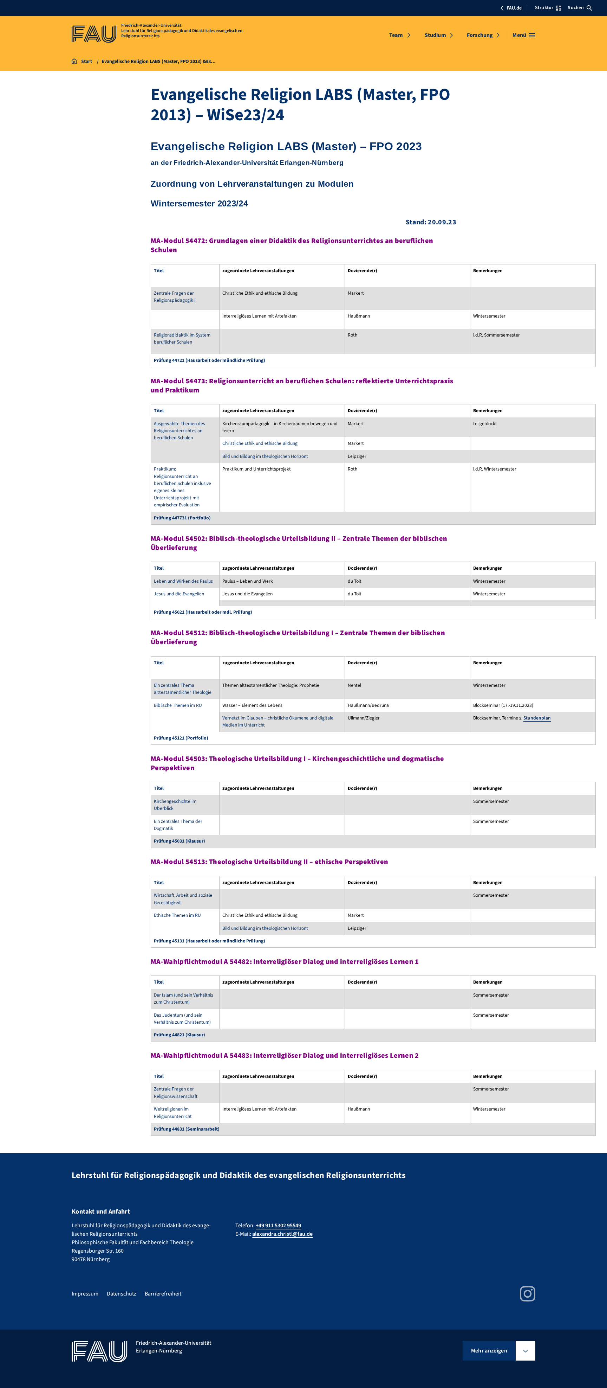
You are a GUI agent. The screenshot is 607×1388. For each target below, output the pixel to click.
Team (396, 35)
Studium (435, 35)
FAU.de (514, 8)
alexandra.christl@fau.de (282, 1234)
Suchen (576, 7)
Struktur (544, 7)
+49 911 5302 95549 (278, 1225)
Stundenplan (537, 718)
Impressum (85, 1294)
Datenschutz (121, 1294)
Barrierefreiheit (163, 1294)
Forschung (480, 35)
